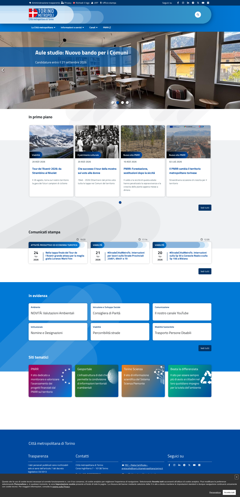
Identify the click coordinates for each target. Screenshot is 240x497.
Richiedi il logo (82, 2)
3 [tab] (122, 102)
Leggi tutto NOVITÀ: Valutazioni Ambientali (58, 312)
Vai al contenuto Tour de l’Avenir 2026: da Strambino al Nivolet (51, 161)
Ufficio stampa (109, 2)
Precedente (3, 70)
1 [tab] (112, 102)
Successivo (237, 70)
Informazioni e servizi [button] (71, 27)
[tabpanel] (120, 70)
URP (96, 2)
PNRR (106, 27)
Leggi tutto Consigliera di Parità (120, 312)
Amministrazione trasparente (46, 2)
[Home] (44, 14)
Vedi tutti (206, 207)
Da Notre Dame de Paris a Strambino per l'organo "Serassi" (79, 55)
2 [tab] (117, 102)
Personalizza (215, 492)
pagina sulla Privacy (61, 486)
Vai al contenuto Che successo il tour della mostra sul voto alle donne (97, 161)
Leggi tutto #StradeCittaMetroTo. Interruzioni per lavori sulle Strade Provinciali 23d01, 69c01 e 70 (120, 253)
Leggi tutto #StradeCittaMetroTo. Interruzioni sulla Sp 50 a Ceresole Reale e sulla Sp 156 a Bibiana (182, 253)
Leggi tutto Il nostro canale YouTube (182, 312)
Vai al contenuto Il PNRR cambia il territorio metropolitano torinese (188, 161)
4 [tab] (127, 102)
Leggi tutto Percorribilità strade (120, 331)
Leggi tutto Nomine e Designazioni (58, 331)
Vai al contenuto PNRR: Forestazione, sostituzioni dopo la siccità (143, 161)
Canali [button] (92, 27)
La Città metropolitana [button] (42, 27)
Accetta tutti (229, 492)
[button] (198, 15)
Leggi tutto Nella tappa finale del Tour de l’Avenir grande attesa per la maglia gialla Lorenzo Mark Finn (58, 253)
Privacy (67, 2)
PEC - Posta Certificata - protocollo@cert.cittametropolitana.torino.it (142, 466)
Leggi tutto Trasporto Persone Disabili (182, 331)
